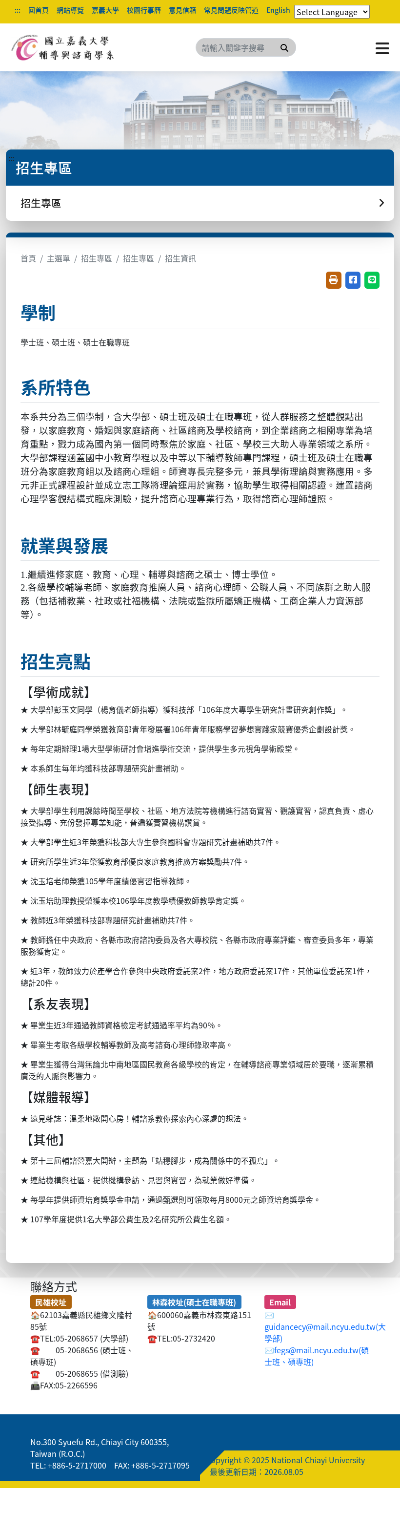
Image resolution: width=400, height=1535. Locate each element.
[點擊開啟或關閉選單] (382, 47)
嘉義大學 (105, 10)
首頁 (28, 258)
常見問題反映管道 (231, 10)
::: (17, 10)
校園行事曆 (144, 10)
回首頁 (38, 10)
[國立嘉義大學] (63, 47)
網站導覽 (70, 10)
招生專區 (96, 258)
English (278, 10)
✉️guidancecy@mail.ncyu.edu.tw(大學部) (325, 1326)
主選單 (58, 258)
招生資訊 (180, 258)
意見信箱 (182, 10)
